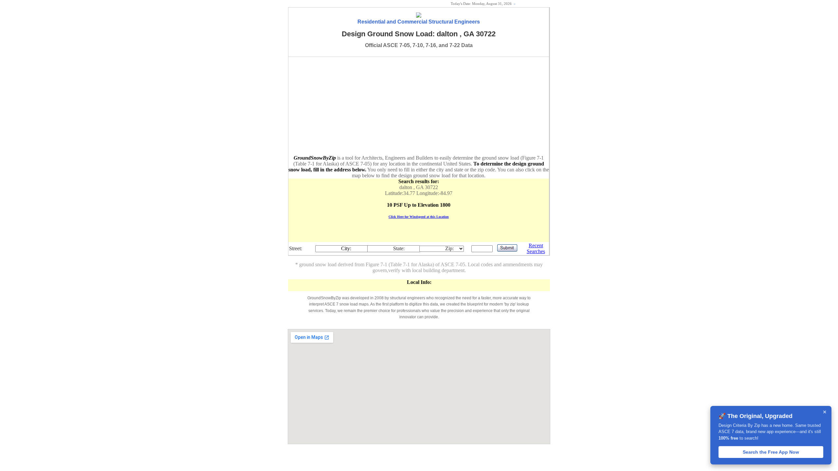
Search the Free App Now (771, 452)
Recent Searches (536, 248)
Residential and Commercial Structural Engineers (418, 22)
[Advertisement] (418, 106)
